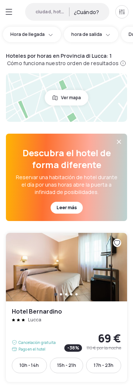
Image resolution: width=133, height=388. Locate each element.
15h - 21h (66, 365)
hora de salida (86, 34)
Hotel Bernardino (66, 307)
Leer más (67, 207)
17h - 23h (103, 365)
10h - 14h (29, 365)
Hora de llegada (27, 34)
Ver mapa (71, 97)
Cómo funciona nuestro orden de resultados (63, 63)
